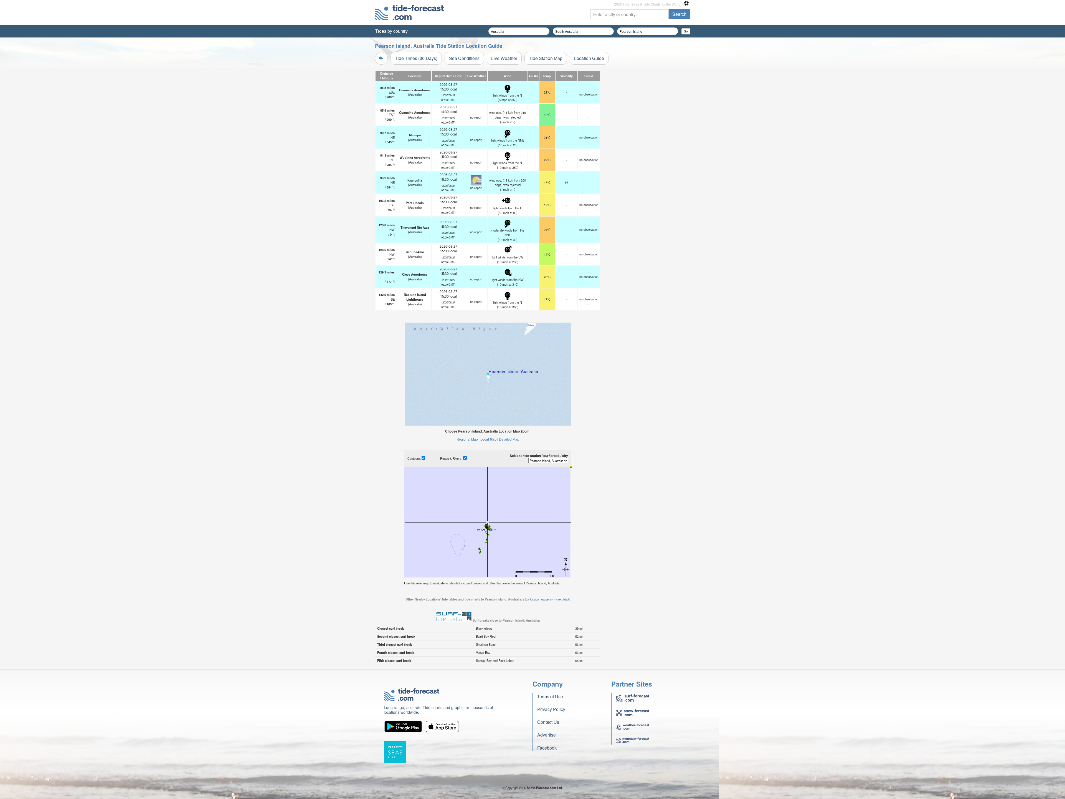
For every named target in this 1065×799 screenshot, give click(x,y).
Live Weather (504, 58)
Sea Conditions (464, 58)
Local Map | (489, 439)
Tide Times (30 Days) (416, 58)
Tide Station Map (545, 58)
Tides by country (391, 31)
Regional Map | (468, 439)
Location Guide (589, 58)
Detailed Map (509, 439)
